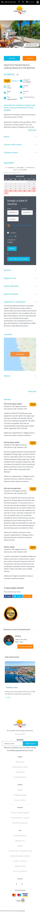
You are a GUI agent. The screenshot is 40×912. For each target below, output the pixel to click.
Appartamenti (20, 772)
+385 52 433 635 (10, 2)
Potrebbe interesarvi (20, 795)
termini (10, 236)
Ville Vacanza (20, 762)
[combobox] (13, 219)
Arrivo (9, 209)
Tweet (19, 596)
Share (9, 596)
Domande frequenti (20, 835)
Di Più (8, 697)
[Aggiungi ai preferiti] (17, 74)
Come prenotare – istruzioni (20, 818)
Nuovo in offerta (20, 800)
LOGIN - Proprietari (20, 861)
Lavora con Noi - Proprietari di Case (20, 851)
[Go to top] (34, 906)
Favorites (31, 2)
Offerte (20, 790)
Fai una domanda (25, 646)
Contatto (20, 846)
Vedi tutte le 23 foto (32, 45)
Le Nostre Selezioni (20, 777)
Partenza (24, 209)
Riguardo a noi (20, 841)
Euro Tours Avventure (20, 871)
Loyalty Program (20, 866)
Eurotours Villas (20, 734)
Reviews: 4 (15, 81)
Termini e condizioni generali (20, 813)
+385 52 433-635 (21, 639)
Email (29, 596)
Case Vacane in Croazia (20, 767)
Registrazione (30, 744)
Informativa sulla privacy (20, 823)
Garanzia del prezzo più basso (20, 856)
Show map (20, 354)
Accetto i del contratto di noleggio (11, 237)
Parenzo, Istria (11, 687)
